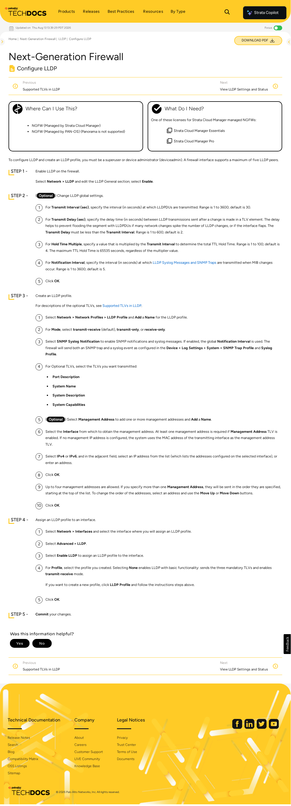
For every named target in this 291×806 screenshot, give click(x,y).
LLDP (62, 39)
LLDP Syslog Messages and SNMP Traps (184, 262)
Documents (126, 759)
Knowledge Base (87, 766)
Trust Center (126, 745)
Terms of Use (127, 752)
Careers (80, 745)
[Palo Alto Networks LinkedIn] (249, 727)
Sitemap (14, 773)
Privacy (122, 738)
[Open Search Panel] (227, 12)
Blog (11, 752)
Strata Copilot (266, 12)
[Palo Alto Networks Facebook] (237, 727)
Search (13, 745)
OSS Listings (17, 766)
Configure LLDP (80, 39)
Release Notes (19, 738)
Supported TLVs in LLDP (121, 305)
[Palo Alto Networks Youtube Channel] (274, 727)
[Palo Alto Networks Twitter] (262, 727)
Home (13, 39)
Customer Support (88, 752)
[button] (287, 644)
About (79, 738)
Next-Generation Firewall (37, 39)
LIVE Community (87, 759)
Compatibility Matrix (23, 759)
